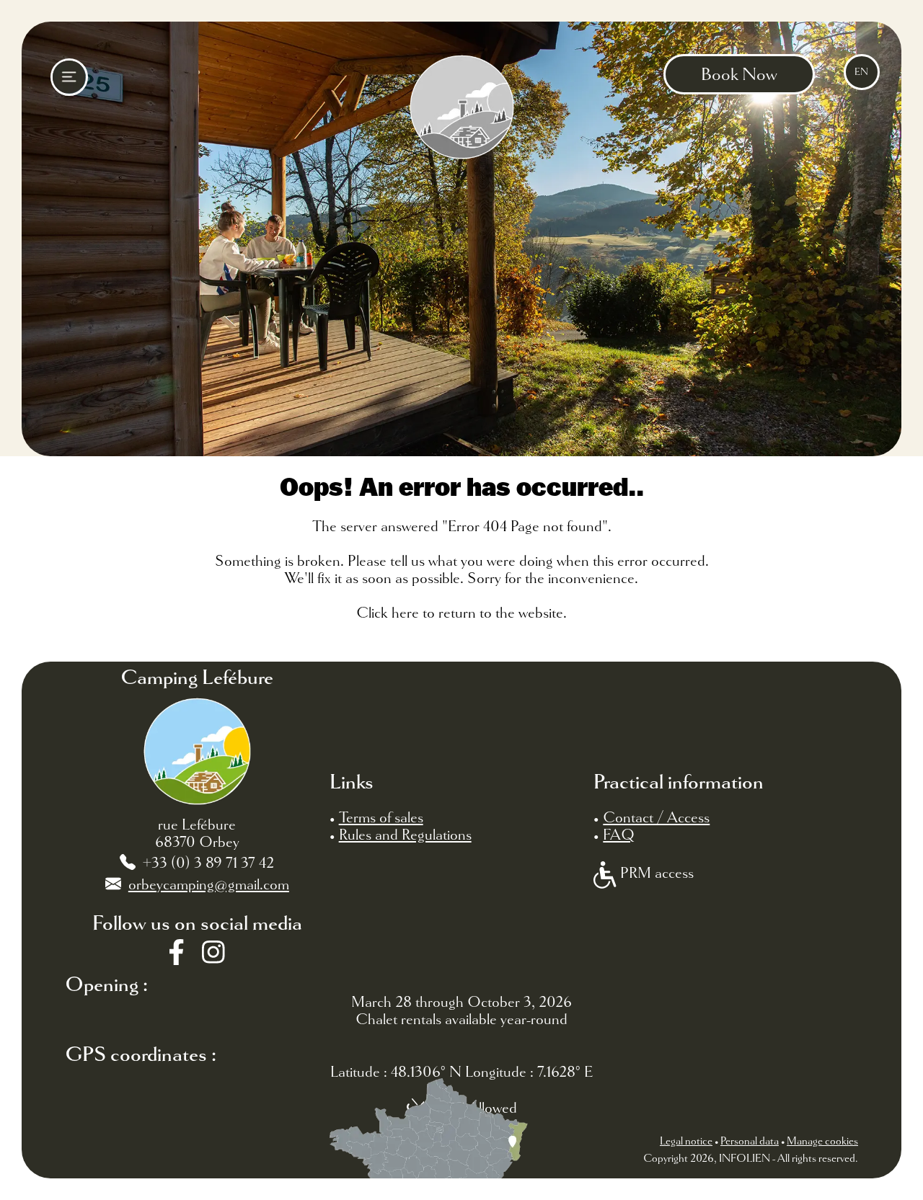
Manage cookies (822, 1141)
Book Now (739, 74)
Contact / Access (656, 817)
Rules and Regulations (405, 834)
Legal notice (686, 1141)
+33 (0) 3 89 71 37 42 (208, 862)
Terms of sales (381, 817)
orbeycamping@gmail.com (208, 884)
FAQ (619, 834)
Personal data (749, 1141)
